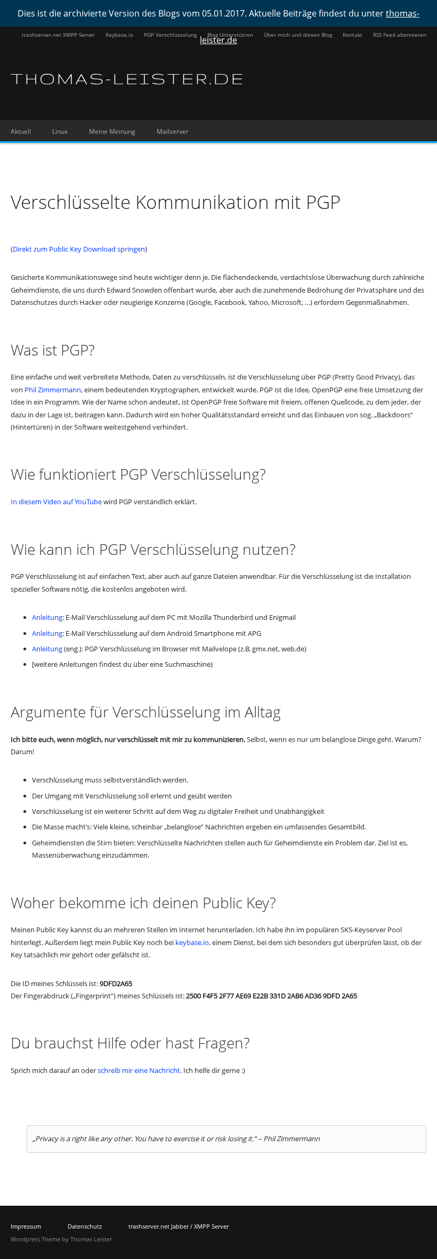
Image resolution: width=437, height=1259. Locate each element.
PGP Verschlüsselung (170, 34)
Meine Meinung (112, 131)
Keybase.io (119, 34)
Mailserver (173, 131)
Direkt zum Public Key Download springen (79, 249)
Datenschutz (85, 1226)
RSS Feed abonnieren (399, 34)
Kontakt (352, 34)
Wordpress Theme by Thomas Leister (61, 1239)
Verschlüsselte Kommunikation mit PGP (176, 201)
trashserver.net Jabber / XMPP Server (178, 1226)
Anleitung (47, 617)
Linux (60, 131)
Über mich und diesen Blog (298, 34)
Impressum (26, 1226)
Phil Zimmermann (53, 389)
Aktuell (21, 131)
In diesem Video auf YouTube (56, 501)
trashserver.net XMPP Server (58, 34)
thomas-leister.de (128, 78)
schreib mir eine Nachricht (139, 1070)
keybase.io (192, 942)
